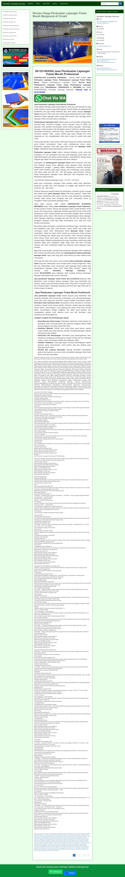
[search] (120, 3)
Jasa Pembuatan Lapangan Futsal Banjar (48, 849)
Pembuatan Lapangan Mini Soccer (109, 207)
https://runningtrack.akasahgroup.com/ (106, 62)
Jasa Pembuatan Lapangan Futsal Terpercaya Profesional (55, 835)
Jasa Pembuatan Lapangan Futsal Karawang (49, 845)
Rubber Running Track (8, 39)
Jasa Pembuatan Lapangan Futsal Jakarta (77, 835)
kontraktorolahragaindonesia (104, 46)
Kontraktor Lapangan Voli (9, 22)
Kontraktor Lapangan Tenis (9, 18)
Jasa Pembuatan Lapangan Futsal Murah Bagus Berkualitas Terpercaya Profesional (54, 833)
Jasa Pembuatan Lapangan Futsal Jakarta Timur (52, 837)
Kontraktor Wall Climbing (9, 42)
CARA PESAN (46, 3)
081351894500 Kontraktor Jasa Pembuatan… (109, 130)
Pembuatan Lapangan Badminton (105, 198)
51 (85, 855)
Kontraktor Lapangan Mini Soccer (11, 29)
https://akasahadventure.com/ (104, 68)
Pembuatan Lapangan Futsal (104, 194)
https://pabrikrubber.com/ (103, 60)
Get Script (104, 142)
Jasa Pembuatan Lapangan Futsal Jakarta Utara (73, 837)
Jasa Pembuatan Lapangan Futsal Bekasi (64, 838)
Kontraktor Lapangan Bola (9, 32)
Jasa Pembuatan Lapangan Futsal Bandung (76, 841)
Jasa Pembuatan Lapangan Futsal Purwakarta (79, 846)
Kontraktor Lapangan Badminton (11, 25)
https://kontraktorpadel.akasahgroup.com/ (107, 69)
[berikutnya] (88, 855)
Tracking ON (114, 142)
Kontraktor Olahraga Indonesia (14, 3)
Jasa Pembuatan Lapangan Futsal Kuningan (69, 845)
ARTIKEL (55, 3)
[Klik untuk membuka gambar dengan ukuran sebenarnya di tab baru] (62, 42)
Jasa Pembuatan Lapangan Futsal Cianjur (82, 842)
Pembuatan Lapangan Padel (111, 202)
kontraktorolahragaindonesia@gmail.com (107, 21)
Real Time (109, 142)
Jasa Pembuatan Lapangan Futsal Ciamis (63, 842)
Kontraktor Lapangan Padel (10, 36)
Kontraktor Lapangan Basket (10, 15)
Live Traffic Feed (109, 125)
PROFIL (38, 3)
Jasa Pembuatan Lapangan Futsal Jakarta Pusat (63, 836)
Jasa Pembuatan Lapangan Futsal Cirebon (44, 844)
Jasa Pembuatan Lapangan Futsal (65, 849)
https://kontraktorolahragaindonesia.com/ (107, 59)
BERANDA (30, 3)
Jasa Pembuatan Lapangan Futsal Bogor (46, 840)
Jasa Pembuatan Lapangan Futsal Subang (43, 848)
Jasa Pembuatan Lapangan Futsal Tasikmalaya (48, 850)
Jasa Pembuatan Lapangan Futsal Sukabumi (63, 848)
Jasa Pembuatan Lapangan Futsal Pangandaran (57, 846)
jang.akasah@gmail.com (103, 23)
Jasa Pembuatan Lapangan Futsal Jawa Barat (56, 841)
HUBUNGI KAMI (64, 3)
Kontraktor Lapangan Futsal (10, 11)
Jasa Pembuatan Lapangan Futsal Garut (62, 844)
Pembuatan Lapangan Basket (108, 195)
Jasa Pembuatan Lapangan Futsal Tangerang (66, 840)
